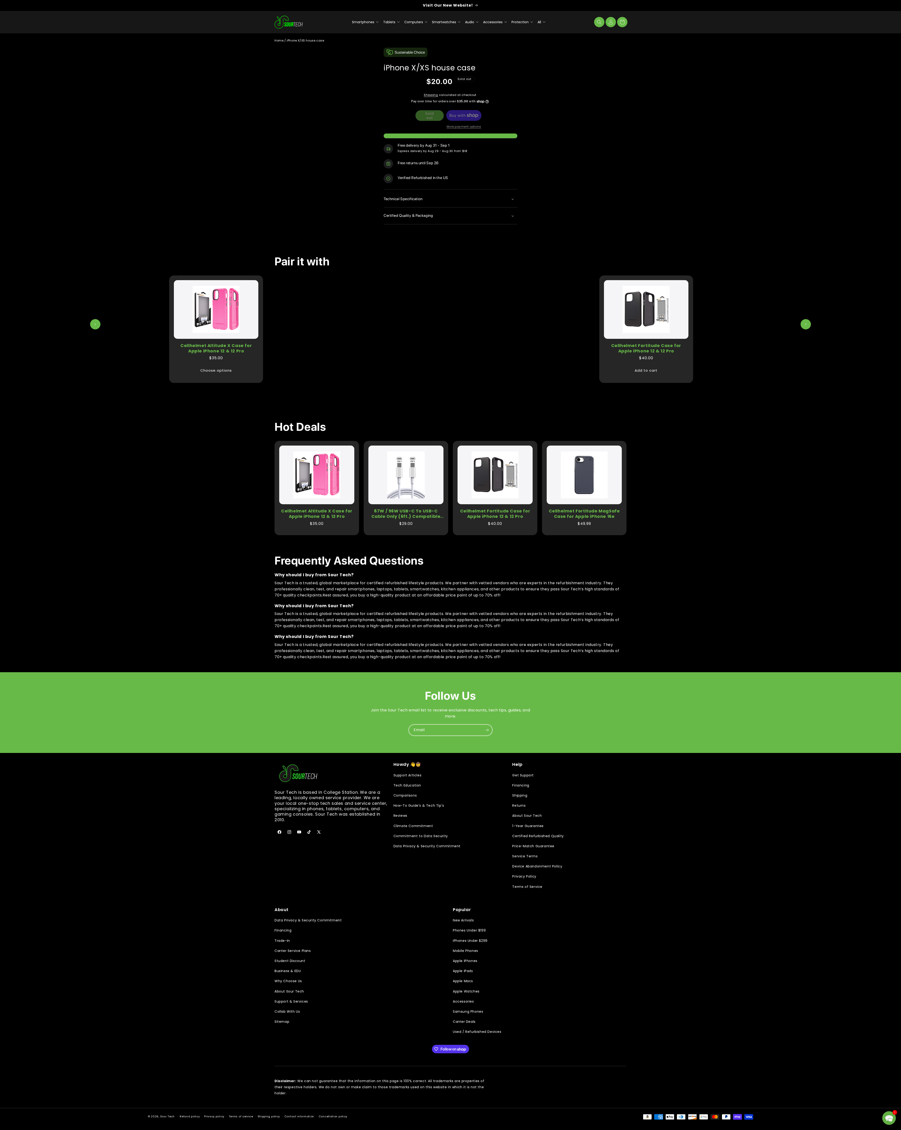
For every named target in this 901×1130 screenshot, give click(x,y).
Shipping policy (269, 1116)
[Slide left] (95, 324)
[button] (599, 22)
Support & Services (291, 1001)
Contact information (299, 1116)
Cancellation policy (333, 1116)
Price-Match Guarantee (533, 846)
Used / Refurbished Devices (477, 1031)
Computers (414, 22)
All (540, 22)
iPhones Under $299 (470, 940)
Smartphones (363, 22)
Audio (470, 22)
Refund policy (190, 1116)
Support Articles (407, 775)
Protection (521, 22)
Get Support (523, 775)
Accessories (493, 22)
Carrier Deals (464, 1021)
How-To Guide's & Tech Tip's (418, 805)
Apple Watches (466, 991)
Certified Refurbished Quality (538, 836)
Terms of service (241, 1116)
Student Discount (290, 960)
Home (279, 40)
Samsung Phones (468, 1011)
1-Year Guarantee (528, 826)
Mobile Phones (465, 950)
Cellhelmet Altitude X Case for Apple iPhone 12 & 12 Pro (216, 348)
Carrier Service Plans (293, 950)
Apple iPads (463, 971)
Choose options (216, 370)
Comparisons (405, 795)
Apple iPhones (465, 960)
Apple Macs (463, 981)
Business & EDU (288, 971)
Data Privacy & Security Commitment (427, 846)
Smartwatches (444, 22)
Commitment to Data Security (420, 836)
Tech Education (407, 785)
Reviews (400, 815)
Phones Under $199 (469, 930)
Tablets (389, 22)
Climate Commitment (413, 826)
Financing (520, 785)
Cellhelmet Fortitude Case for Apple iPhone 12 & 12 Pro (646, 348)
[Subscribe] (487, 730)
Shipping (431, 95)
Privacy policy (214, 1116)
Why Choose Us (288, 981)
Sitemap (282, 1021)
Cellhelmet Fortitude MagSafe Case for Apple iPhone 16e (584, 513)
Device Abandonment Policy (537, 866)
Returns (519, 805)
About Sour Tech (527, 815)
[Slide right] (806, 324)
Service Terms (525, 856)
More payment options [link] (464, 127)
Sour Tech (167, 1116)
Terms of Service (527, 886)
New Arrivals (463, 920)
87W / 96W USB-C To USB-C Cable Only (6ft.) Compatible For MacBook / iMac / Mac (406, 513)
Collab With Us (287, 1011)
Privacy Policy (524, 876)
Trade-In (282, 940)
